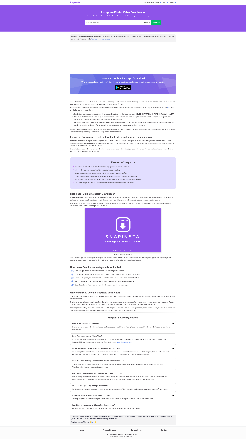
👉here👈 (93, 422)
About (82, 430)
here (168, 108)
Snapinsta (74, 2)
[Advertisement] (123, 60)
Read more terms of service (100, 39)
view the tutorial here (124, 342)
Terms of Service (109, 430)
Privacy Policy (136, 430)
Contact (164, 430)
